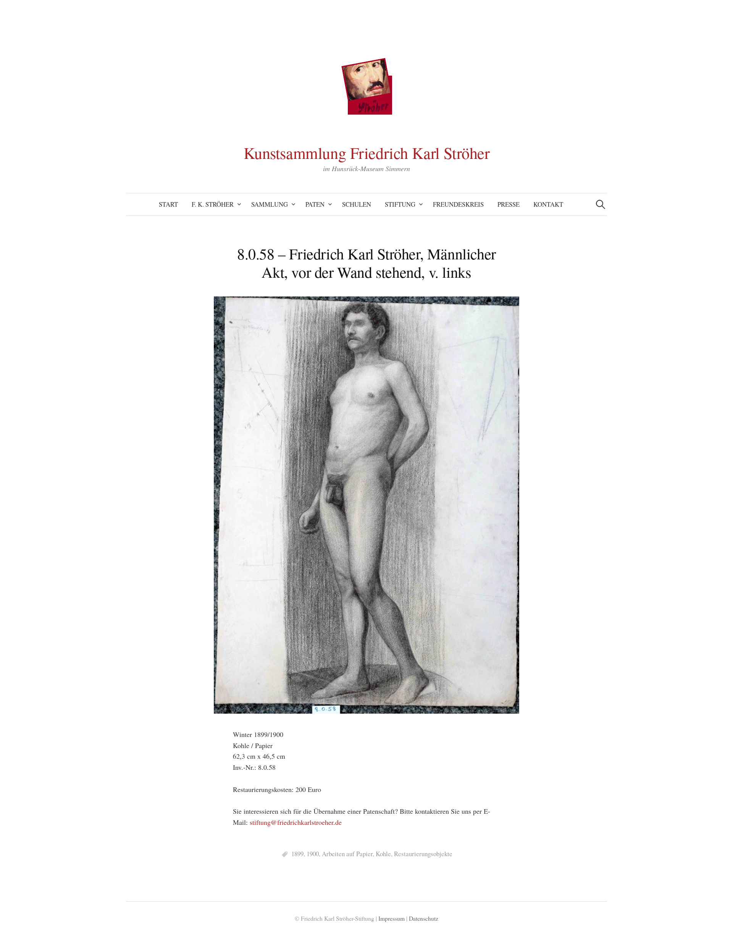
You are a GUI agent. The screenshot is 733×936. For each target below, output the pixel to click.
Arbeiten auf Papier (347, 853)
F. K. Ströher (213, 204)
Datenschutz (423, 918)
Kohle (383, 853)
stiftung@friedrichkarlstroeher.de (296, 822)
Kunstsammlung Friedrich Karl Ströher (367, 153)
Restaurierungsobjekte (423, 853)
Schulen (356, 204)
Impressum (391, 918)
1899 (297, 853)
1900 (313, 853)
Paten (315, 204)
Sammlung (269, 204)
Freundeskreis (458, 204)
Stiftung (400, 204)
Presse (508, 204)
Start (168, 204)
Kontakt (548, 204)
